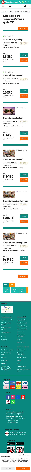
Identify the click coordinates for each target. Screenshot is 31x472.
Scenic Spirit (6, 43)
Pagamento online (21, 357)
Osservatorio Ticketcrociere (20, 353)
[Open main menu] (29, 6)
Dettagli (24, 55)
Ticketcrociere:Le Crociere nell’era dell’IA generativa (6, 368)
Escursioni (4, 340)
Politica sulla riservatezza (24, 455)
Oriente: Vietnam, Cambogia (13, 39)
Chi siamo (3, 357)
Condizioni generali (22, 323)
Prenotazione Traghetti (7, 350)
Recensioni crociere (22, 350)
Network (3, 363)
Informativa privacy (22, 326)
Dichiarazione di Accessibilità (21, 335)
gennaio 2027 (6, 290)
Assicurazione (20, 332)
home (4, 11)
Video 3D (3, 337)
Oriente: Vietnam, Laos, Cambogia (15, 201)
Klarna (18, 363)
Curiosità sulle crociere (7, 320)
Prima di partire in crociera (6, 323)
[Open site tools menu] (29, 2)
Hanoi (11, 126)
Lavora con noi (20, 342)
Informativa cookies (22, 329)
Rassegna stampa (21, 366)
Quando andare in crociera (6, 333)
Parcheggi (19, 339)
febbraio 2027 (14, 290)
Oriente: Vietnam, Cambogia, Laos (15, 242)
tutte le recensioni (7, 312)
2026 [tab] (5, 285)
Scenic (10, 11)
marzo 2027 (22, 290)
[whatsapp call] (23, 2)
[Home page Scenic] (24, 43)
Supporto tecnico (21, 320)
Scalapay (19, 360)
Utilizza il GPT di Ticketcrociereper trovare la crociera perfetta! (18, 433)
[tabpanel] (15, 290)
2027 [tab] (12, 285)
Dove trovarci (4, 360)
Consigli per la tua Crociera (6, 328)
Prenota (24, 60)
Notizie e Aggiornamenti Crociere (23, 370)
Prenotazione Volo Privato (6, 353)
